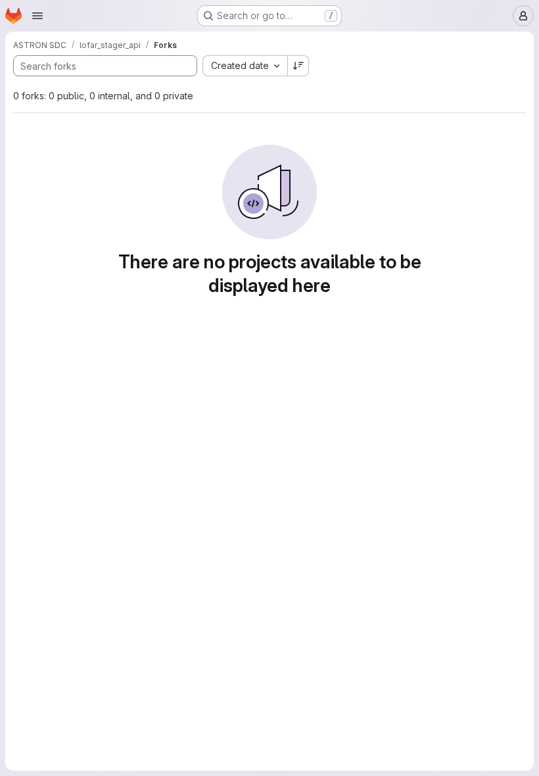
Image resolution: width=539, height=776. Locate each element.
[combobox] (244, 65)
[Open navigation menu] (37, 15)
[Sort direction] (298, 65)
